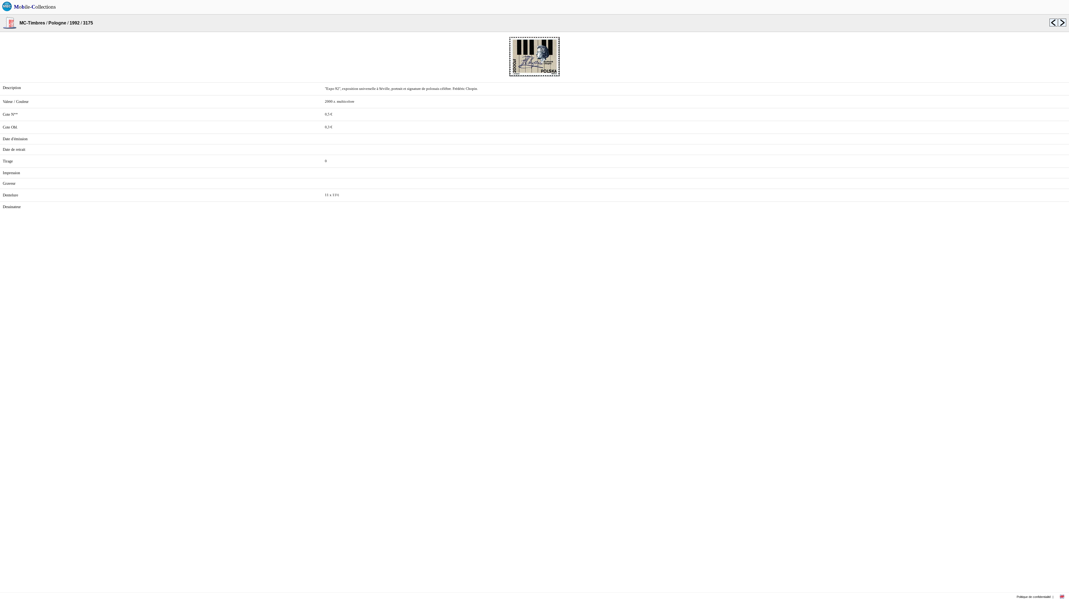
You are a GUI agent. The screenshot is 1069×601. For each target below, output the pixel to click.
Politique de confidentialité (1034, 596)
